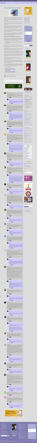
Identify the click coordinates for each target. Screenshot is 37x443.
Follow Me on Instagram (27, 21)
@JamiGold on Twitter (3, 424)
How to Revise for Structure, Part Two (28, 141)
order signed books (29, 99)
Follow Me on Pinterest (27, 20)
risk (5, 74)
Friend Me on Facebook (27, 18)
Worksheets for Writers (34, 440)
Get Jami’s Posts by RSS (27, 22)
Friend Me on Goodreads (27, 19)
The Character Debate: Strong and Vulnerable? (10, 69)
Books (24, 440)
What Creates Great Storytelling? (27, 114)
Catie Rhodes (8, 134)
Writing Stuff (12, 73)
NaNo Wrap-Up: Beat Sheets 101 (27, 138)
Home (23, 440)
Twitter (7, 74)
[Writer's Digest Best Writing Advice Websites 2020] (28, 190)
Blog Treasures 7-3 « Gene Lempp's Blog (12, 392)
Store (29, 440)
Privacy (31, 440)
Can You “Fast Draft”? (7, 70)
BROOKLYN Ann (9, 223)
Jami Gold (8, 73)
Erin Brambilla (8, 302)
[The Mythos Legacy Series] (28, 92)
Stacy (7, 209)
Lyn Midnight (8, 374)
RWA (6, 74)
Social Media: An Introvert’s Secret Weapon (10, 68)
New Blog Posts (26, 35)
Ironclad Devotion (28, 62)
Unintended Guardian (28, 75)
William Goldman (29, 211)
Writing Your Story (9, 74)
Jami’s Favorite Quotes (28, 209)
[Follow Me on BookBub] (3, 1)
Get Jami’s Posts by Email (4, 432)
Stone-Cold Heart (28, 49)
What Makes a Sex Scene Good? (27, 113)
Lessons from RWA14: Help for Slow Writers (10, 71)
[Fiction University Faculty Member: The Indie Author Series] (28, 196)
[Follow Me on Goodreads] (2, 1)
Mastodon (1, 0)
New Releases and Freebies (28, 36)
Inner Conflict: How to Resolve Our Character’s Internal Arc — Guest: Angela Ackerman (28, 123)
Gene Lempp (8, 344)
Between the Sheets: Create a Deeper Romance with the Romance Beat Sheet (28, 164)
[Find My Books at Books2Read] (4, 1)
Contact (26, 440)
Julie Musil (8, 363)
